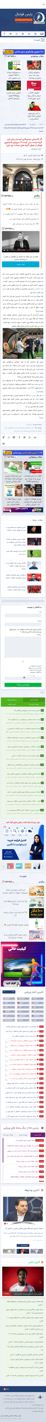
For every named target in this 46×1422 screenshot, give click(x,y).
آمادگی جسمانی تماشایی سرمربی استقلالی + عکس (26, 1354)
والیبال (41, 1016)
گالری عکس (39, 1020)
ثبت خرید (21, 264)
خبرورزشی (29, 425)
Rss (7, 1389)
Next (40, 1208)
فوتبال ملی (40, 998)
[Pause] (4, 250)
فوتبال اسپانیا (39, 1007)
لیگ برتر (12, 998)
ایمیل (39, 621)
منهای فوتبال (25, 1011)
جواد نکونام (39, 289)
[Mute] (7, 250)
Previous (5, 1208)
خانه (43, 4)
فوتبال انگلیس (24, 1007)
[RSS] (43, 1190)
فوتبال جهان (11, 1003)
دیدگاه (39, 635)
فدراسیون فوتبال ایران (26, 431)
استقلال (41, 1003)
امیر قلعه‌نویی (11, 428)
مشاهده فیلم (24, 1245)
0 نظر (25, 155)
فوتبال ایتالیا (11, 1007)
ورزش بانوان (10, 1016)
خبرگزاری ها (33, 124)
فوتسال (26, 998)
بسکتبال (12, 1011)
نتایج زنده (23, 876)
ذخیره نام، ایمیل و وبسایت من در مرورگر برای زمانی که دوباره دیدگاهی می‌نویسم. (34, 669)
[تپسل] (4, 50)
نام (40, 612)
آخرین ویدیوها (32, 1190)
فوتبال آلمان (39, 1011)
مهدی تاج (32, 395)
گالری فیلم (25, 1020)
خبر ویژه (35, 431)
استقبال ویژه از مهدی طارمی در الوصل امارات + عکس (25, 1342)
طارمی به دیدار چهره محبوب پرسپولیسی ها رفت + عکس (24, 1375)
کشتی (26, 1016)
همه (13, 992)
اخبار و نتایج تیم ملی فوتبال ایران (25, 428)
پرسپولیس (25, 1003)
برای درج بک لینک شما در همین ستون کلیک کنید (23, 822)
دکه (13, 1020)
